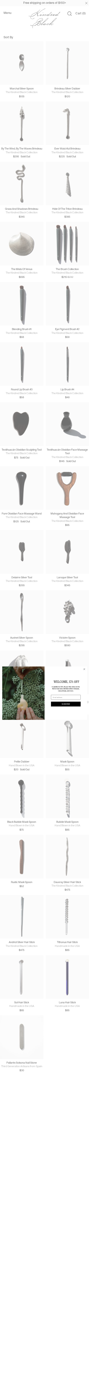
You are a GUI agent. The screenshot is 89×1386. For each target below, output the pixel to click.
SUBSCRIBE (66, 704)
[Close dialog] (84, 669)
